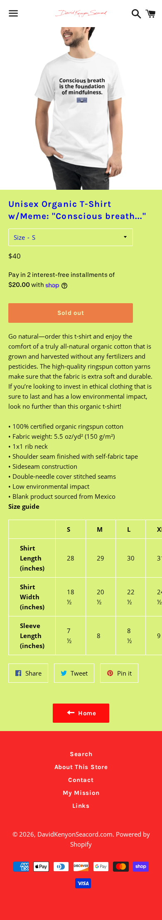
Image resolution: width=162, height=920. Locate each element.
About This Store (81, 767)
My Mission (81, 793)
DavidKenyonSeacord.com (75, 834)
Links (81, 805)
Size (19, 237)
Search (81, 754)
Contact (80, 780)
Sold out (70, 313)
